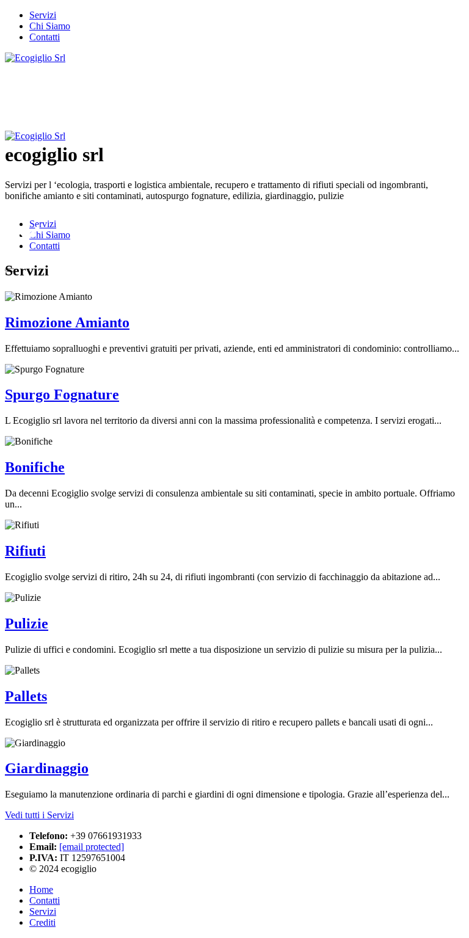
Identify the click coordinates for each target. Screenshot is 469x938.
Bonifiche (35, 467)
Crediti (42, 922)
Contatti (44, 900)
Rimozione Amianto (67, 322)
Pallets (26, 696)
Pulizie (26, 623)
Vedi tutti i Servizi (39, 815)
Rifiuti (25, 551)
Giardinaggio (47, 768)
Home (41, 889)
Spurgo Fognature (62, 394)
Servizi (42, 911)
